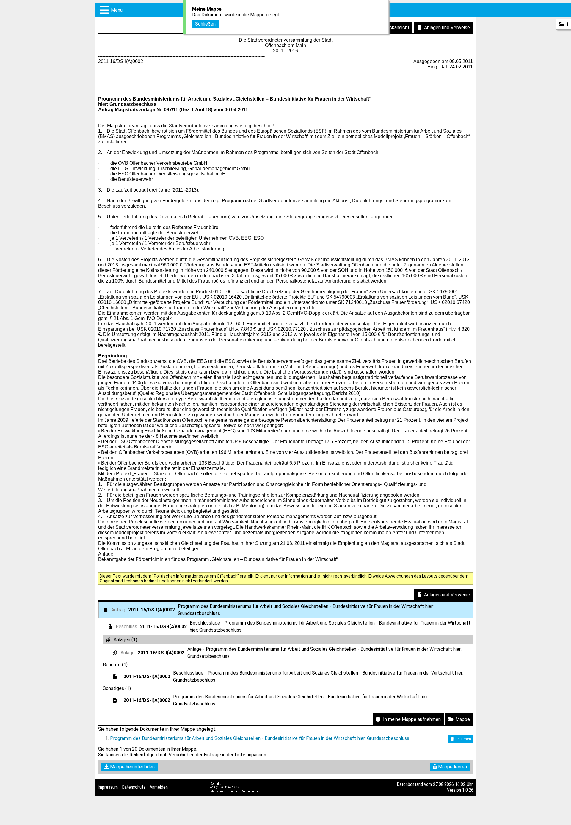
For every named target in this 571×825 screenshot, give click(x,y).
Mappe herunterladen (132, 767)
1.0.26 (467, 790)
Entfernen (462, 739)
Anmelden (159, 787)
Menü (117, 10)
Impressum (108, 787)
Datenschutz (133, 787)
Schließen (205, 24)
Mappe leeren (452, 767)
